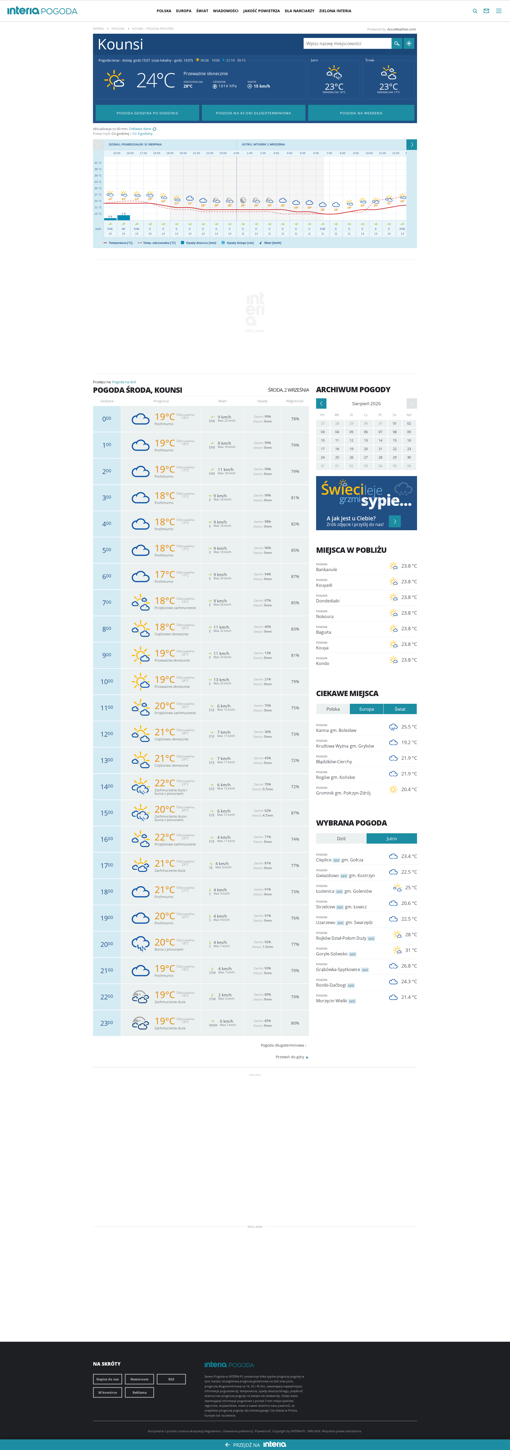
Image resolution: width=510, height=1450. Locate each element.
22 (395, 448)
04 (337, 431)
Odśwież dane (140, 129)
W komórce (107, 1392)
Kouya (322, 646)
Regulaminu (213, 1431)
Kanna (336, 728)
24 (323, 457)
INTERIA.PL (298, 1431)
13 (366, 440)
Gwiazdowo (345, 873)
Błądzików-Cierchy (334, 759)
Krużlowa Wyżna (345, 744)
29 (351, 423)
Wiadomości (226, 10)
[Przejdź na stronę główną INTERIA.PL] (23, 10)
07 (380, 431)
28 (337, 423)
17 (323, 448)
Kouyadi (324, 583)
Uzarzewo (344, 920)
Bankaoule (326, 567)
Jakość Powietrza (261, 10)
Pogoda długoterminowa (282, 1045)
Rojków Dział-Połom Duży (345, 936)
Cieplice (339, 858)
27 (323, 423)
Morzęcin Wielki (335, 999)
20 (366, 448)
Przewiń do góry (290, 1056)
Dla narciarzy (299, 10)
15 (395, 440)
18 (337, 448)
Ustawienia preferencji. (238, 1431)
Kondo (322, 661)
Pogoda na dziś (124, 381)
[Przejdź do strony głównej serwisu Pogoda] (59, 11)
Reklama (140, 1392)
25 (337, 457)
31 (380, 423)
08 (395, 431)
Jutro (314, 60)
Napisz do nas (107, 1379)
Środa (370, 60)
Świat (202, 10)
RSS (171, 1379)
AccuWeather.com (401, 29)
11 (337, 440)
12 (351, 440)
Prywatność (263, 1431)
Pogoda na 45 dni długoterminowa (253, 113)
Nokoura (325, 614)
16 (409, 440)
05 (351, 431)
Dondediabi (327, 599)
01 (395, 423)
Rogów (335, 775)
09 (409, 431)
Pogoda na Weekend (361, 113)
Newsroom (139, 1379)
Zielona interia (335, 10)
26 (351, 457)
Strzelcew (341, 905)
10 (323, 440)
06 (366, 431)
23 (409, 448)
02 (409, 423)
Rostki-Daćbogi (335, 983)
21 (380, 448)
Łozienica (344, 889)
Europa (184, 10)
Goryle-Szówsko (335, 952)
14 (380, 440)
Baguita (323, 630)
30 (366, 423)
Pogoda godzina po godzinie (147, 113)
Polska (164, 10)
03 (323, 431)
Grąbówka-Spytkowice (342, 967)
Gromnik (343, 791)
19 (351, 448)
